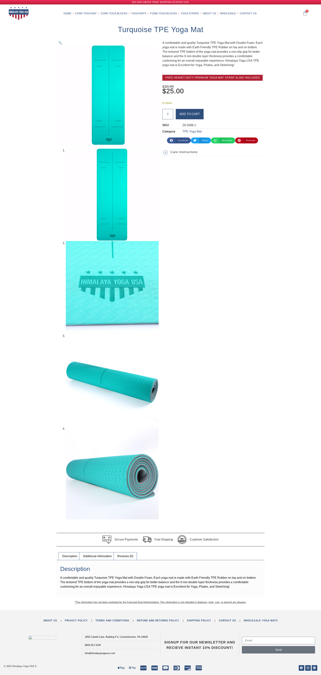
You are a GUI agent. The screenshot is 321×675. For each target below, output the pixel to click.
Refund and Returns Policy (158, 620)
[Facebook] (301, 668)
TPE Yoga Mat (192, 131)
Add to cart (189, 114)
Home (67, 13)
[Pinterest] (314, 668)
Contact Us (248, 13)
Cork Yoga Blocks (114, 13)
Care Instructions (184, 152)
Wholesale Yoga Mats (261, 620)
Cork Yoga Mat (86, 13)
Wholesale (228, 13)
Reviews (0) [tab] (125, 556)
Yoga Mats (138, 13)
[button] (60, 42)
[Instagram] (308, 668)
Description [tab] (69, 556)
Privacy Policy (76, 620)
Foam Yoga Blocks (163, 13)
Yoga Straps (190, 13)
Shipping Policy (199, 620)
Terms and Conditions (112, 620)
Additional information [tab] (97, 556)
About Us (209, 13)
